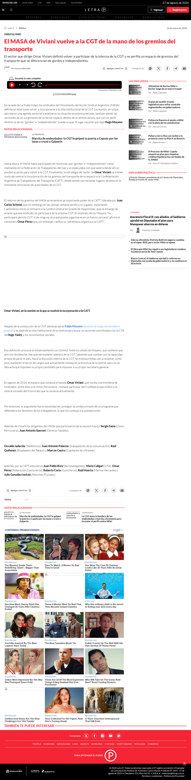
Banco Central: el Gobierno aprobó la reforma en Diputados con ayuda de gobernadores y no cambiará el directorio (159, 261)
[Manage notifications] (184, 763)
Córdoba (110, 744)
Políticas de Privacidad (174, 776)
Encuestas (125, 17)
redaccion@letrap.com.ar (173, 773)
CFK (40, 2)
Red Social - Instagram (102, 735)
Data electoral (93, 17)
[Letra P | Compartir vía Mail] (184, 68)
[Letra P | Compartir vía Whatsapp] (150, 68)
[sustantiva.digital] (48, 771)
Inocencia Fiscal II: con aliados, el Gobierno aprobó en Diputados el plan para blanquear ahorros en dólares (157, 220)
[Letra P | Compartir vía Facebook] (167, 68)
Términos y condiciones (152, 776)
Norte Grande (124, 744)
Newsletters (154, 17)
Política (22, 28)
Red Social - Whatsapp (118, 735)
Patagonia (139, 744)
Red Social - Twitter (86, 735)
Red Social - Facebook (94, 735)
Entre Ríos (96, 744)
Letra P (11, 28)
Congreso (153, 744)
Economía (49, 744)
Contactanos (75, 736)
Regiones (34, 17)
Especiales (60, 17)
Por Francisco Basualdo (20, 68)
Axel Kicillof (76, 2)
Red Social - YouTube (110, 735)
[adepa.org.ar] (35, 771)
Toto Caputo (60, 2)
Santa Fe (84, 744)
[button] (64, 272)
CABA (75, 744)
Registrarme (180, 9)
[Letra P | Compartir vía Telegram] (175, 68)
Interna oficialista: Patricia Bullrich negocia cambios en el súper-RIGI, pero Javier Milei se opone (157, 241)
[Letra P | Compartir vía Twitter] (158, 68)
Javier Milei (27, 2)
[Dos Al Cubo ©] (14, 771)
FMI (48, 2)
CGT (26, 499)
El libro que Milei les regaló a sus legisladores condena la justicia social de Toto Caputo (158, 250)
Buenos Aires (63, 744)
